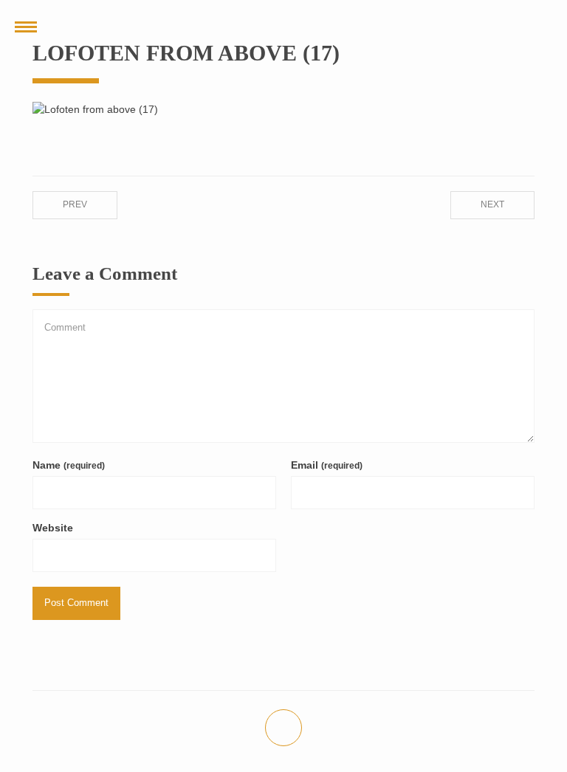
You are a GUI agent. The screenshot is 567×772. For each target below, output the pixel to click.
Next (492, 204)
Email (326, 465)
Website (52, 528)
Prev (75, 204)
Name (68, 465)
